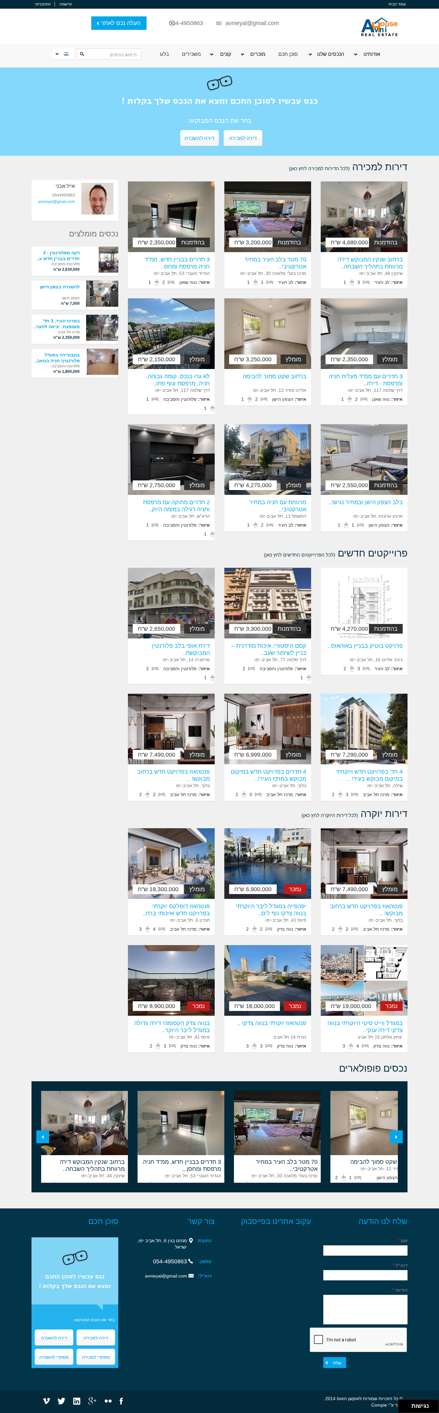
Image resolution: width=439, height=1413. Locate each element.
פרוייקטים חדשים (336, 553)
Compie (379, 1405)
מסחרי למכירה (96, 1357)
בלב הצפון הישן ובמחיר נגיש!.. (365, 502)
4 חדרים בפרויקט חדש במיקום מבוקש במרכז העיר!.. (268, 775)
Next (396, 1136)
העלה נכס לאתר (120, 23)
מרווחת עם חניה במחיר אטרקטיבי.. (277, 506)
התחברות (43, 4)
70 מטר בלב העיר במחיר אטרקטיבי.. (275, 263)
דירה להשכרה (199, 138)
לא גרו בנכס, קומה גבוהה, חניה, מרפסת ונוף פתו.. (178, 380)
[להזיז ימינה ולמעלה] (406, 1404)
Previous (42, 1136)
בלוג (164, 54)
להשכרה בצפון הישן (60, 286)
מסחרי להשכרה (54, 1357)
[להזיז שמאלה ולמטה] (403, 1408)
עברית (62, 53)
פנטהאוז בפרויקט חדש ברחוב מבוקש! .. (173, 775)
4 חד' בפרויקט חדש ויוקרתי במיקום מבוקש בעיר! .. (369, 775)
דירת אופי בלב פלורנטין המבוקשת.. (181, 649)
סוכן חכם (288, 54)
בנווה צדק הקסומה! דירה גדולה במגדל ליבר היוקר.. (172, 1026)
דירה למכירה (243, 138)
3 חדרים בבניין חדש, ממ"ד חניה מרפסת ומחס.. (177, 263)
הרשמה (65, 4)
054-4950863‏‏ (170, 1261)
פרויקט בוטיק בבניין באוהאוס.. (365, 646)
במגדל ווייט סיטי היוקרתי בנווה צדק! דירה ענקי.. (365, 1026)
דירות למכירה (348, 167)
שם (403, 1240)
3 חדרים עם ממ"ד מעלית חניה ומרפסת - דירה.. (366, 380)
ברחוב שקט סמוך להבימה (274, 376)
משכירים (191, 54)
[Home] (379, 23)
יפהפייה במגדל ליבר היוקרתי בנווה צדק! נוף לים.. (271, 910)
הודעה (400, 1290)
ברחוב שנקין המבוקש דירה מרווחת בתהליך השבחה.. (370, 263)
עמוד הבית (397, 4)
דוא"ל (400, 1265)
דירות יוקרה (354, 813)
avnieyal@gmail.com (252, 23)
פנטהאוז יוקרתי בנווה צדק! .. (271, 1023)
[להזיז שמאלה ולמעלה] (403, 1404)
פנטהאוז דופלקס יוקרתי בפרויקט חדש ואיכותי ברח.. (176, 910)
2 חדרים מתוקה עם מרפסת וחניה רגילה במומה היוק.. (176, 506)
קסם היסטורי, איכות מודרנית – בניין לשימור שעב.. (268, 649)
